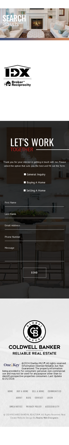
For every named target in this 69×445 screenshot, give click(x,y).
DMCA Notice (16, 406)
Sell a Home (38, 391)
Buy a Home (22, 391)
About (19, 397)
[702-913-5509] (34, 4)
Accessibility (52, 406)
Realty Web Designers (47, 417)
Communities (54, 391)
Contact (39, 397)
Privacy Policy (34, 406)
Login (50, 397)
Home (10, 391)
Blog (28, 397)
